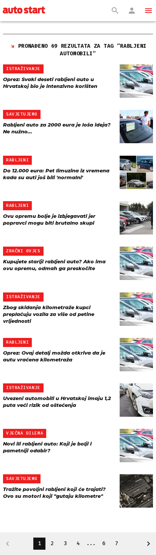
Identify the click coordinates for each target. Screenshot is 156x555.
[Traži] (115, 10)
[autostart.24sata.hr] (24, 10)
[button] (148, 10)
